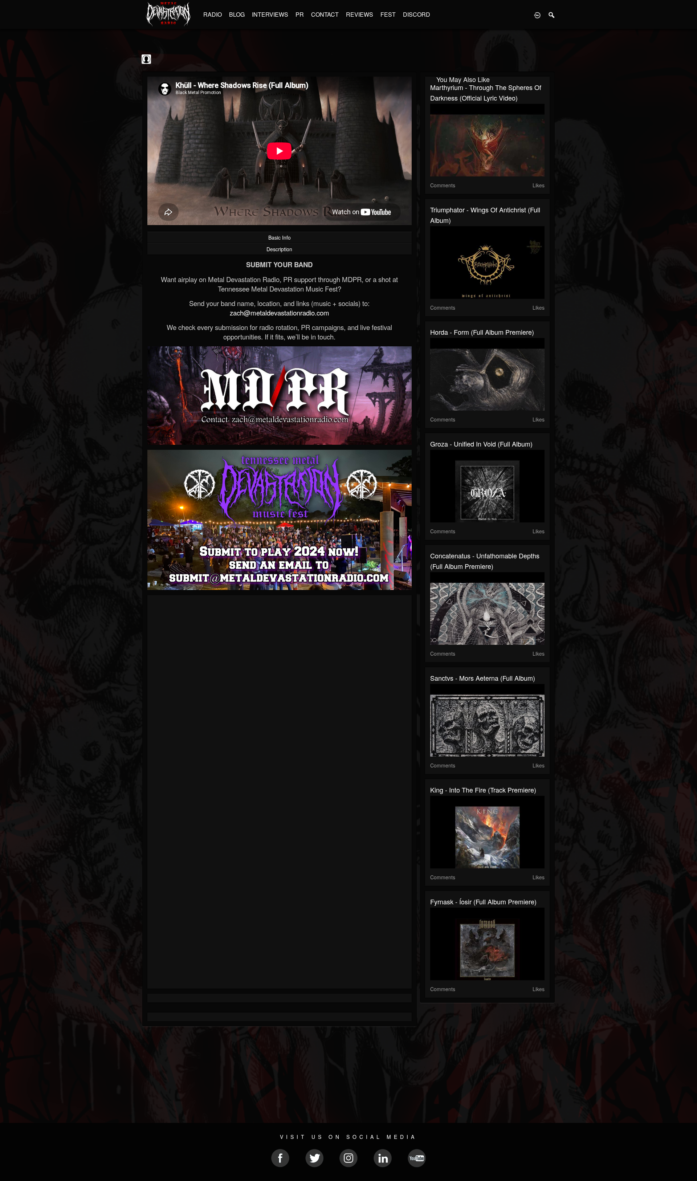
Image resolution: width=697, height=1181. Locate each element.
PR (299, 14)
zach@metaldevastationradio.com (279, 312)
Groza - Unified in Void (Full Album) (481, 443)
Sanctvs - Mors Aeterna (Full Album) (482, 678)
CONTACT (325, 14)
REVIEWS (359, 14)
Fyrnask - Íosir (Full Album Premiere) (483, 901)
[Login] (537, 14)
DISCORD (416, 14)
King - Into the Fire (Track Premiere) (483, 789)
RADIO (212, 14)
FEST (388, 14)
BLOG (237, 14)
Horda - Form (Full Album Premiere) (482, 332)
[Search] (551, 14)
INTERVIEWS (270, 14)
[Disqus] (279, 697)
